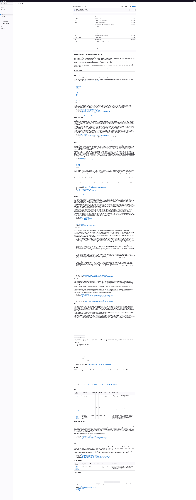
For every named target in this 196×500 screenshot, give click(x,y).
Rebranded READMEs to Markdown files (101, 35)
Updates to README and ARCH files (101, 20)
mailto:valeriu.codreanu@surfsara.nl (90, 68)
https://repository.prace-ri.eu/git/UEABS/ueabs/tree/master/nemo (100, 364)
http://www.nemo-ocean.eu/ (83, 362)
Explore (4, 1)
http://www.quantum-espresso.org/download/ (89, 436)
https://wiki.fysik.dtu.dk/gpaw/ (84, 217)
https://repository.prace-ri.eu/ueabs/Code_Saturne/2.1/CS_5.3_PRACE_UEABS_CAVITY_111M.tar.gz (96, 140)
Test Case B (78, 164)
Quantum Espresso (79, 96)
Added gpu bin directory (99, 33)
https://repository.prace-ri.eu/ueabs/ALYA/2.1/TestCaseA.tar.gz (90, 112)
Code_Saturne (78, 86)
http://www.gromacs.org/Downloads (88, 271)
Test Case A (78, 163)
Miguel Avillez (78, 10)
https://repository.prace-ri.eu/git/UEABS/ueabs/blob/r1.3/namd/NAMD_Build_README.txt (96, 296)
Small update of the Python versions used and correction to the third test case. (104, 24)
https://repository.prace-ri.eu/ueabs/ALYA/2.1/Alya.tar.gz (91, 110)
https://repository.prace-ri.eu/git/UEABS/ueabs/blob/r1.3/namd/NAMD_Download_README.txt (97, 295)
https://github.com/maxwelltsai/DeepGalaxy (86, 486)
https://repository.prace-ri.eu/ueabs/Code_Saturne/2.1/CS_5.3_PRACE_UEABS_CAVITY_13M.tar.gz (96, 138)
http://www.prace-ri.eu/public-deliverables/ (92, 80)
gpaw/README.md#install (86, 219)
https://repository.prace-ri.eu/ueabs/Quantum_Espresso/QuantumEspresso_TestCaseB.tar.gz (95, 439)
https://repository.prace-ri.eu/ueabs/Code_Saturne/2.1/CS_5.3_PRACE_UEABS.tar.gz (95, 135)
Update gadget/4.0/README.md (81, 9)
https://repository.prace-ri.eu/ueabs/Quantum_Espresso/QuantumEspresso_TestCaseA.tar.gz (95, 438)
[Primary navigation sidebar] (1, 3)
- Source (76, 401)
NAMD (77, 92)
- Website (77, 466)
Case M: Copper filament (81, 223)
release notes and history (100, 72)
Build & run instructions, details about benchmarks (84, 160)
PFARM (77, 94)
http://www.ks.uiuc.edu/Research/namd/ (85, 294)
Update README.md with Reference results (102, 41)
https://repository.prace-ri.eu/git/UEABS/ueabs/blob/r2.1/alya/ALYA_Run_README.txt (95, 115)
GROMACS (77, 91)
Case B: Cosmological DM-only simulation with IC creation (87, 190)
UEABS (15, 3)
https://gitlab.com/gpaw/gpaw (87, 218)
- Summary (77, 397)
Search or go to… (8, 3)
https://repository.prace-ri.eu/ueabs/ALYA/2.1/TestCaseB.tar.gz (90, 113)
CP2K (77, 87)
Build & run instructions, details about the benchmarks (85, 194)
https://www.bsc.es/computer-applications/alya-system (88, 109)
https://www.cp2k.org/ (82, 158)
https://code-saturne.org (83, 134)
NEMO (77, 93)
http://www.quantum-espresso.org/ (85, 435)
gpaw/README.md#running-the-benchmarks (88, 225)
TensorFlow (78, 100)
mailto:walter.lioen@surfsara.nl (106, 68)
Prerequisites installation (80, 488)
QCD (76, 95)
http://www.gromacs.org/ (83, 270)
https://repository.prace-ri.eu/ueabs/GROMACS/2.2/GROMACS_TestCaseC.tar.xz (93, 275)
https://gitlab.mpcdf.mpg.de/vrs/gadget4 (88, 186)
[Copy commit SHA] (135, 10)
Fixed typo (96, 48)
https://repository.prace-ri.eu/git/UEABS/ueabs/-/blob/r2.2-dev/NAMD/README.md (99, 301)
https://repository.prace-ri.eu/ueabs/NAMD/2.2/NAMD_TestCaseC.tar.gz (92, 300)
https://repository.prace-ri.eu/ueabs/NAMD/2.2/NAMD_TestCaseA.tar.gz (92, 297)
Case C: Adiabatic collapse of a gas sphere (84, 191)
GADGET (77, 88)
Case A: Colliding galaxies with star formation (84, 189)
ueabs (85, 6)
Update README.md (98, 18)
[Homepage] (1, 1)
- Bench (76, 396)
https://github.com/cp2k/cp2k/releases (88, 159)
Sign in (194, 1)
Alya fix (96, 16)
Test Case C (78, 165)
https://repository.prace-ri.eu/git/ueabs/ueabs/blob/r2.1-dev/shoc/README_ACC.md (96, 456)
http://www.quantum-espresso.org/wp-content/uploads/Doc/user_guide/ (95, 437)
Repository (22, 3)
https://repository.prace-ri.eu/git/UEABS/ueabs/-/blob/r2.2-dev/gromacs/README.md (99, 276)
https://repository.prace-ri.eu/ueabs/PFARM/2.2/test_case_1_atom (91, 385)
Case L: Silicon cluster (81, 224)
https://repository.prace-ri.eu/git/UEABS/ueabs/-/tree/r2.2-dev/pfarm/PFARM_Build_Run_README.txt (100, 384)
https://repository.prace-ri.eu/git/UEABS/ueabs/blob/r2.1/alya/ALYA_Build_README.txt (96, 111)
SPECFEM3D (78, 99)
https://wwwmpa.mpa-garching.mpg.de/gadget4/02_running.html (95, 187)
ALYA (76, 85)
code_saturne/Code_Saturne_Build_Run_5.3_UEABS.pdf (94, 137)
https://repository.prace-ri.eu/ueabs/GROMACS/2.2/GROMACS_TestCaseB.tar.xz (93, 274)
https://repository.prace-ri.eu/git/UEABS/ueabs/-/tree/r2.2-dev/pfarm (91, 382)
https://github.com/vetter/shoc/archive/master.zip (90, 455)
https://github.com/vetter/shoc (84, 454)
